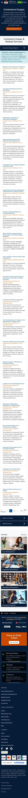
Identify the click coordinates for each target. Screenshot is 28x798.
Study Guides (5, 716)
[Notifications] (24, 2)
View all (23, 534)
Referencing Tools (6, 713)
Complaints (4, 739)
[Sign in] (26, 2)
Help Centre (4, 742)
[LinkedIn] (7, 748)
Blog (2, 726)
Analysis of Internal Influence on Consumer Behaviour (12, 212)
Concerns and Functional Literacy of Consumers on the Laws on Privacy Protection (13, 278)
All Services (4, 703)
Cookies (3, 791)
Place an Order (14, 642)
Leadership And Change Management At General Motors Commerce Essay (13, 190)
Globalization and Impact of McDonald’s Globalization (11, 118)
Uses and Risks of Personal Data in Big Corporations (14, 257)
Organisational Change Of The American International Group (11, 140)
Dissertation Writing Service (9, 694)
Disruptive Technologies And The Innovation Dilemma (12, 448)
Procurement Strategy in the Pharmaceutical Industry (11, 426)
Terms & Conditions (6, 785)
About (3, 733)
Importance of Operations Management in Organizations (11, 404)
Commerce (13, 613)
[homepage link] (2, 613)
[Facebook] (2, 748)
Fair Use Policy (5, 736)
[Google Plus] (11, 748)
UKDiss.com (22, 56)
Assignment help (5, 700)
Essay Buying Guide (6, 722)
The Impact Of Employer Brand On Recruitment (12, 89)
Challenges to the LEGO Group (11, 469)
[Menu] (2, 2)
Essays (6, 613)
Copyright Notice (6, 788)
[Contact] (23, 2)
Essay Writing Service (13, 29)
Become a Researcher (7, 745)
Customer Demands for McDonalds (13, 299)
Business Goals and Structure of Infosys (12, 489)
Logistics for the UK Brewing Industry (13, 383)
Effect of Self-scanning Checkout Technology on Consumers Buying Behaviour (13, 235)
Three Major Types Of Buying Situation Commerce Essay (14, 165)
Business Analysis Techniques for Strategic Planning (12, 362)
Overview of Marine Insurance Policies (13, 341)
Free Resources (5, 719)
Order (19, 2)
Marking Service (5, 697)
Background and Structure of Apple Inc (14, 67)
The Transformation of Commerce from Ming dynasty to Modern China (14, 320)
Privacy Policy (5, 782)
